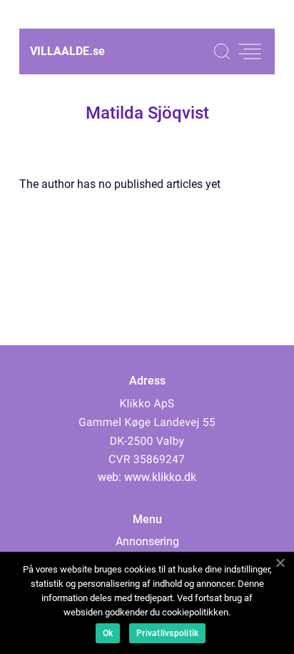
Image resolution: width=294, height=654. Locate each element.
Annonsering (147, 541)
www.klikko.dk (160, 477)
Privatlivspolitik (167, 633)
